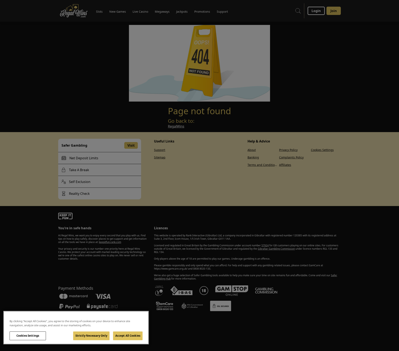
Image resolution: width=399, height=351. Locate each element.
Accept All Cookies (127, 336)
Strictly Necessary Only (91, 336)
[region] (76, 327)
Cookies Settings (27, 336)
